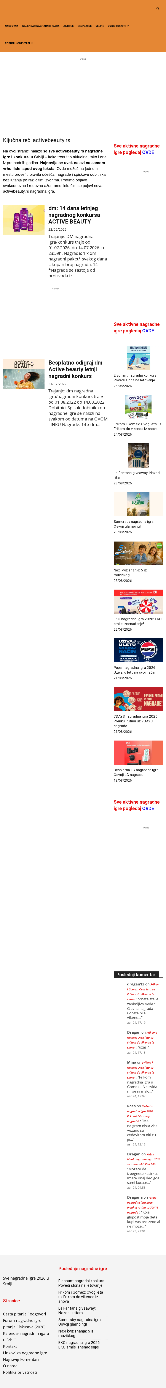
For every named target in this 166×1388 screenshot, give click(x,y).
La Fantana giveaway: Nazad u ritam (77, 1310)
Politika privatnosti (20, 1372)
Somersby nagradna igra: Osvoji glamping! (80, 1321)
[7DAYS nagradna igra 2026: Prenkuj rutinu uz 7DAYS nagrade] (138, 699)
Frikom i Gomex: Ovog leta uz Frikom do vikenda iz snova (80, 1297)
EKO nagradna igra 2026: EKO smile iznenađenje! (79, 1344)
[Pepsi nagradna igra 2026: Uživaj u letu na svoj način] (138, 650)
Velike (100, 25)
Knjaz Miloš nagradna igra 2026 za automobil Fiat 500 (143, 1159)
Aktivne (68, 25)
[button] (158, 8)
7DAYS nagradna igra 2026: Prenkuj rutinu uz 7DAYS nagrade (136, 721)
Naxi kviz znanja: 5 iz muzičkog (76, 1333)
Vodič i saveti (117, 25)
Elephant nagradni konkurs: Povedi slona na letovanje (81, 1283)
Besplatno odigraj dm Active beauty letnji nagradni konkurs (75, 369)
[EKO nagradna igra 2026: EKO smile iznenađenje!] (138, 602)
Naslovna (11, 25)
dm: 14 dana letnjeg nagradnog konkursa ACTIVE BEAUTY (74, 215)
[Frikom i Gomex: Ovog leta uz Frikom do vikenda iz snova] (138, 407)
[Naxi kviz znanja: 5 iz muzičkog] (138, 553)
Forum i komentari (17, 43)
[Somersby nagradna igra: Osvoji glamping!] (138, 504)
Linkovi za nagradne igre (25, 1352)
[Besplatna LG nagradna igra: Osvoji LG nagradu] (138, 753)
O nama (10, 1365)
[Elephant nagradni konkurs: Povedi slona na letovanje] (138, 358)
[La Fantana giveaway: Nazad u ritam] (138, 455)
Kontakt (10, 1346)
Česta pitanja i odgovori (24, 1314)
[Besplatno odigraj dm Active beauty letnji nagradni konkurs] (24, 374)
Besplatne (85, 25)
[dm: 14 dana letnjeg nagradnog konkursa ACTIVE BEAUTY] (24, 220)
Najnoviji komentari (21, 1359)
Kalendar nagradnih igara (40, 25)
